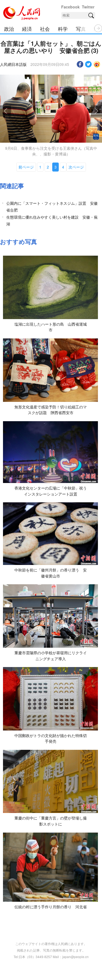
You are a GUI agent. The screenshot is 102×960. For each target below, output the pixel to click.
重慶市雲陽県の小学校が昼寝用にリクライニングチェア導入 (50, 655)
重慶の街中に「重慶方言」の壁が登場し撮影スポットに (50, 821)
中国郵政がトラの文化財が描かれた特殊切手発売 (50, 738)
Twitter (88, 7)
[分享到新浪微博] (97, 64)
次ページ (76, 167)
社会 (45, 28)
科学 (63, 28)
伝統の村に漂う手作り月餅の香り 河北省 (50, 906)
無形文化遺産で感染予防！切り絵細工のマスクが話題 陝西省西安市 (50, 409)
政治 (9, 28)
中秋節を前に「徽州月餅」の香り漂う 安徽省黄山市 (50, 573)
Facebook (70, 7)
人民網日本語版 (13, 64)
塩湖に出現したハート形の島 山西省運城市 (50, 327)
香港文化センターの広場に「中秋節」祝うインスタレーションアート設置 (50, 491)
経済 (27, 28)
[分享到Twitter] (88, 64)
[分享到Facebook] (80, 64)
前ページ (26, 167)
